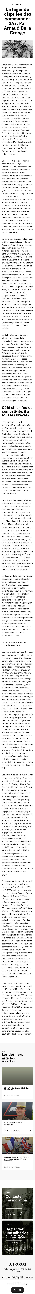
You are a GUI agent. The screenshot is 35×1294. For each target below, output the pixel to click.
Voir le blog (8, 1061)
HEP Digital (25, 1284)
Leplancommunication (16, 1284)
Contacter (14, 1206)
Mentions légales (17, 1283)
